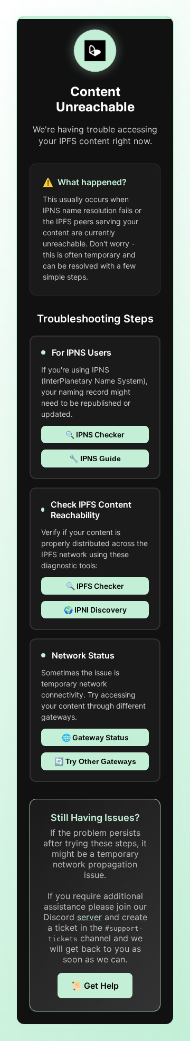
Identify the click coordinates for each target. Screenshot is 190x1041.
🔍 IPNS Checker (95, 434)
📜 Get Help (95, 985)
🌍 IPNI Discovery (95, 609)
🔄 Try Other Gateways (95, 761)
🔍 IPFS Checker (95, 585)
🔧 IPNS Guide (95, 458)
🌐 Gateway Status (95, 737)
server (89, 917)
